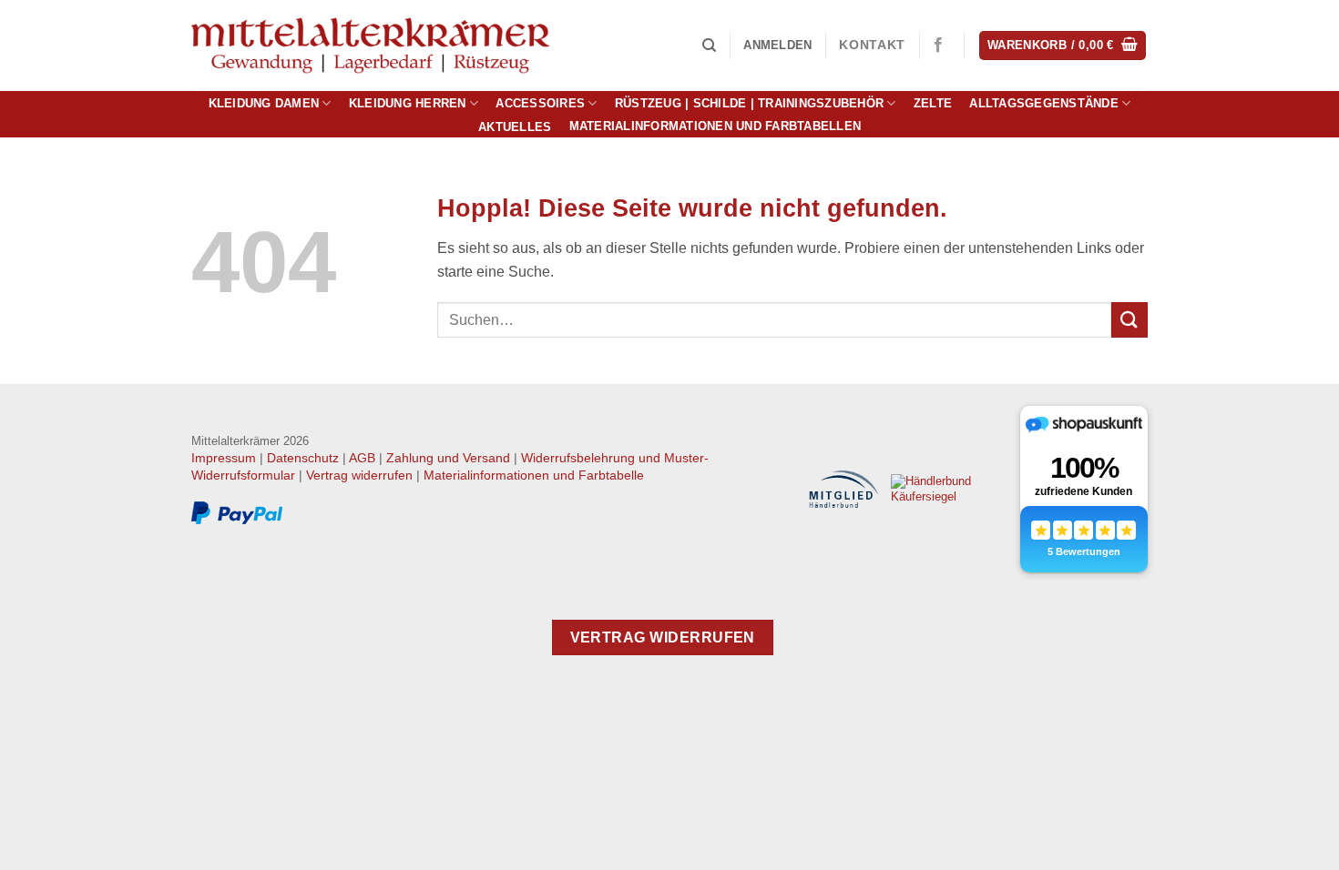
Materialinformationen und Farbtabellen (715, 126)
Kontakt (872, 45)
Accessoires (540, 103)
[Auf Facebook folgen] (938, 45)
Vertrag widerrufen (359, 475)
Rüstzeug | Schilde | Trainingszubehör (749, 103)
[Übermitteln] (1129, 320)
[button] (777, 45)
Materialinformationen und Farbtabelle (534, 475)
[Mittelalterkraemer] (370, 46)
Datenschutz (303, 457)
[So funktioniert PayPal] (236, 513)
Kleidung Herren (407, 103)
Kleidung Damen (264, 103)
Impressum (223, 457)
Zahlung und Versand (448, 457)
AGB (362, 457)
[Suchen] (709, 45)
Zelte (933, 103)
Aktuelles (514, 127)
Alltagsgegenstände (1044, 103)
